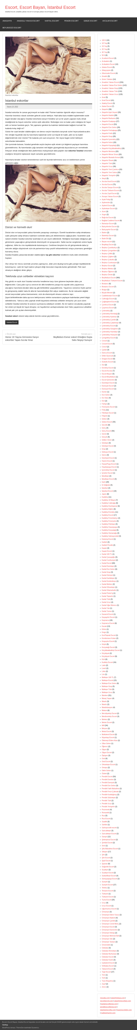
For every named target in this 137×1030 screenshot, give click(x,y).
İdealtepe (105, 476)
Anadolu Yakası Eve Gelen (112, 85)
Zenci (104, 987)
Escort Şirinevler (108, 380)
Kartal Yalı (106, 608)
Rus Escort (106, 819)
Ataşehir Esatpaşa (109, 121)
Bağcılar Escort (107, 217)
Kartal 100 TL (107, 554)
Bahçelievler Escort (109, 226)
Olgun (104, 749)
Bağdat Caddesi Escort (110, 220)
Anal (103, 97)
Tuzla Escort (106, 900)
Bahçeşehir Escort (109, 229)
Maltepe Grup (107, 686)
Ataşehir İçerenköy (109, 139)
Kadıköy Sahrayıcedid (110, 536)
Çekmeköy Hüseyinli (110, 335)
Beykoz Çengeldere (109, 250)
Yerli (103, 978)
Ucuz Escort (106, 906)
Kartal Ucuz (106, 602)
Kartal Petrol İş (107, 593)
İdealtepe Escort (108, 479)
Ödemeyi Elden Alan (109, 740)
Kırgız (104, 632)
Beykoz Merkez (107, 269)
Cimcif (104, 347)
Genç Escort (106, 431)
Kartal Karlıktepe (108, 578)
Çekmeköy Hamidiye (110, 332)
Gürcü (104, 455)
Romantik (105, 813)
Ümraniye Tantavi (108, 942)
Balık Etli (105, 238)
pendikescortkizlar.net (108, 1007)
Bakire (104, 232)
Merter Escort (107, 722)
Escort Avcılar (107, 371)
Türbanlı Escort (107, 897)
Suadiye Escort (107, 873)
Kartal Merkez (107, 584)
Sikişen (104, 852)
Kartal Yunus (107, 611)
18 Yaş (104, 43)
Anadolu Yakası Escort (28, 21)
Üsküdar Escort (107, 957)
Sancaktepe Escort (109, 834)
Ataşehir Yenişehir (109, 175)
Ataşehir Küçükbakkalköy (111, 148)
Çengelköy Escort (108, 338)
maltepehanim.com (108, 1013)
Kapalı (104, 548)
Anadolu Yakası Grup (110, 88)
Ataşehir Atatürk (108, 115)
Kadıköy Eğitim (107, 509)
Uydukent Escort (108, 963)
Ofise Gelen (106, 743)
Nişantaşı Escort (108, 737)
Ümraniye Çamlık (108, 921)
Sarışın (104, 837)
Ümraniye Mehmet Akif (110, 936)
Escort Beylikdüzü (108, 377)
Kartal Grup (106, 572)
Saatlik (104, 822)
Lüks (103, 671)
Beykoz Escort (107, 266)
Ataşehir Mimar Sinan (110, 154)
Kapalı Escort (107, 551)
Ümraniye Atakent (108, 918)
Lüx (103, 674)
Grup (104, 449)
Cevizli (104, 341)
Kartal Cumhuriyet (108, 560)
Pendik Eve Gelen (109, 785)
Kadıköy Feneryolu (109, 521)
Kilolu (104, 629)
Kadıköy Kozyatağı (109, 530)
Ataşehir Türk (107, 163)
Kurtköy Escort (107, 662)
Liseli (104, 668)
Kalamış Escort (107, 539)
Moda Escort (106, 731)
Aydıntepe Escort (108, 208)
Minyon (104, 728)
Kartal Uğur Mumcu (109, 605)
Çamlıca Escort (107, 305)
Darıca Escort (107, 353)
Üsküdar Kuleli (107, 960)
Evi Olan (105, 398)
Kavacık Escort (107, 614)
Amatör (104, 76)
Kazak (104, 626)
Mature (104, 710)
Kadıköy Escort (107, 515)
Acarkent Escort (108, 58)
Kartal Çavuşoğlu (108, 557)
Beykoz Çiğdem (108, 257)
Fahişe (104, 404)
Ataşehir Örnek (107, 160)
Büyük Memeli (107, 293)
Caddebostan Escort (109, 296)
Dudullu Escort (107, 362)
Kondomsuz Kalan (109, 638)
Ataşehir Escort (107, 124)
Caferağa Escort (108, 299)
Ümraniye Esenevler (109, 930)
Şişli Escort (106, 861)
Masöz (104, 704)
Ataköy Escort (107, 103)
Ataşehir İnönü (107, 142)
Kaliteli (104, 542)
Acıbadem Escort (108, 64)
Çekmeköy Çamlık (109, 320)
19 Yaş (104, 46)
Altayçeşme (106, 70)
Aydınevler (106, 202)
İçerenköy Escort (108, 470)
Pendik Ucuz (107, 803)
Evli (103, 401)
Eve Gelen (106, 395)
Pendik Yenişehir (108, 806)
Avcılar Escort (110, 21)
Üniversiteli (106, 945)
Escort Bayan (107, 374)
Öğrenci (105, 746)
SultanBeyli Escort (109, 876)
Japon (104, 494)
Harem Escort (107, 461)
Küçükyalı (105, 653)
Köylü (104, 644)
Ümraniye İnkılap (108, 933)
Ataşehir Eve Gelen (109, 127)
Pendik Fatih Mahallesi (110, 788)
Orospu (104, 767)
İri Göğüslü (106, 485)
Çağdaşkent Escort (109, 302)
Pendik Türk (106, 800)
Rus (103, 816)
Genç (104, 428)
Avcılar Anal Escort (109, 181)
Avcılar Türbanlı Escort (110, 190)
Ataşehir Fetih (107, 133)
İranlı (104, 482)
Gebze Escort (90, 21)
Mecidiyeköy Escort (109, 713)
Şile (103, 855)
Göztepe (105, 443)
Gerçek (104, 437)
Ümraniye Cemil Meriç (110, 924)
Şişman (105, 864)
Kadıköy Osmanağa (109, 533)
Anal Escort (106, 100)
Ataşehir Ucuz (107, 166)
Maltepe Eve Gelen (109, 683)
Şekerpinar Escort (108, 840)
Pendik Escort (71, 21)
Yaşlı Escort (106, 972)
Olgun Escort (107, 752)
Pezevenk (105, 809)
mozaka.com (105, 998)
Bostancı (105, 284)
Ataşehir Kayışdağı (109, 145)
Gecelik (105, 425)
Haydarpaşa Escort (109, 467)
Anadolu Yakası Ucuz (110, 94)
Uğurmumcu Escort (109, 909)
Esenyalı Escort (108, 386)
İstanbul (105, 488)
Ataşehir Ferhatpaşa (109, 130)
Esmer (104, 392)
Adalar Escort (107, 67)
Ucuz (104, 903)
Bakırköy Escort (108, 235)
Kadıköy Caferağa (108, 503)
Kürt (103, 659)
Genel (104, 434)
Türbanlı (105, 894)
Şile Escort (106, 858)
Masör (104, 701)
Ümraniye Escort (108, 927)
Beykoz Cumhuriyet (109, 263)
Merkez (104, 719)
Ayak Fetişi (106, 199)
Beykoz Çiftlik (107, 253)
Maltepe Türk (107, 689)
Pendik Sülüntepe (108, 797)
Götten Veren (107, 440)
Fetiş (104, 410)
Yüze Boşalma (107, 981)
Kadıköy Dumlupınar (109, 506)
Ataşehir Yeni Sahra (109, 172)
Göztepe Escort (107, 446)
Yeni (103, 975)
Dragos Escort (107, 359)
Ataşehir (105, 109)
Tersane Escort (107, 891)
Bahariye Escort (108, 223)
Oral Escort (106, 761)
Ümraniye (105, 912)
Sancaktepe (106, 831)
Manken (105, 695)
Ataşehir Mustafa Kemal (111, 157)
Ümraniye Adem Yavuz (110, 915)
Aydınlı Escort (107, 205)
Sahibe (104, 825)
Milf (103, 725)
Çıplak (104, 350)
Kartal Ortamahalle (109, 590)
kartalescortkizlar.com (109, 1004)
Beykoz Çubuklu (108, 260)
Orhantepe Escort (108, 764)
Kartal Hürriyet (107, 575)
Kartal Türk (106, 599)
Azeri (104, 211)
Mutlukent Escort (108, 734)
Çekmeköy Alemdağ (109, 314)
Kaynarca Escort (108, 623)
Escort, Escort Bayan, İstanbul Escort (40, 7)
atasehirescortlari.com (122, 1001)
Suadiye (105, 870)
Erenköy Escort (107, 368)
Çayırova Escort (108, 308)
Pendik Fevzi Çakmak (110, 791)
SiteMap (5, 1025)
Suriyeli (105, 882)
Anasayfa (7, 21)
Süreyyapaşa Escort (109, 879)
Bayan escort (107, 241)
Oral (103, 758)
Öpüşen (105, 755)
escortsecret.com (106, 1001)
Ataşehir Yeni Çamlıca (110, 169)
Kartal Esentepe (108, 566)
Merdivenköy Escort (109, 716)
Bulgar (104, 290)
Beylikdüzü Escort (12, 28)
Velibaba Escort (108, 966)
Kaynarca (105, 620)
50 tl (103, 55)
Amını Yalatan (107, 79)
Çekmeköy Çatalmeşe (110, 323)
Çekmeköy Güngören (110, 329)
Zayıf (104, 984)
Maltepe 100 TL (108, 677)
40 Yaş (104, 52)
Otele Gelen (106, 770)
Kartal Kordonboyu (109, 581)
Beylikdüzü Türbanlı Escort (112, 281)
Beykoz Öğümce (108, 272)
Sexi (103, 846)
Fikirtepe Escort (108, 413)
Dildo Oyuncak (107, 356)
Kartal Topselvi (107, 596)
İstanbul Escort (12, 322)
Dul (103, 365)
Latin (104, 665)
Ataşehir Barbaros (108, 118)
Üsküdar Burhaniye (109, 954)
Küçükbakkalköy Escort (111, 650)
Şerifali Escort (107, 843)
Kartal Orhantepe (108, 587)
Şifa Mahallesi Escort (110, 849)
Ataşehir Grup (107, 136)
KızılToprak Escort (108, 635)
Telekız (104, 888)
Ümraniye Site (107, 939)
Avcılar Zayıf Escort (109, 193)
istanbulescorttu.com (108, 1010)
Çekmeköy (106, 311)
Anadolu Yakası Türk (110, 91)
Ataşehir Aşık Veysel (109, 112)
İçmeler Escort (107, 473)
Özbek (104, 773)
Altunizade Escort (108, 73)
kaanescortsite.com (124, 1010)
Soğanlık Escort (108, 867)
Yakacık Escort (107, 969)
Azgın (104, 214)
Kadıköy (105, 497)
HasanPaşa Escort (109, 464)
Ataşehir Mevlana (108, 151)
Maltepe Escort (107, 680)
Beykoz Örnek (107, 275)
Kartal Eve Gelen (108, 569)
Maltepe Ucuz (107, 692)
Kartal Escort (52, 21)
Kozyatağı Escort (108, 647)
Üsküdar (105, 948)
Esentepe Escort (108, 383)
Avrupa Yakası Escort (110, 196)
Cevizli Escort (107, 344)
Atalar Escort (107, 106)
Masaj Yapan (107, 698)
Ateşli (104, 178)
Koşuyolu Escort (108, 641)
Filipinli (104, 416)
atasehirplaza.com (118, 998)
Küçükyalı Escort (108, 656)
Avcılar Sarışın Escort (110, 187)
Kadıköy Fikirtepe (108, 524)
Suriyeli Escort (107, 885)
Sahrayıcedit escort (109, 828)
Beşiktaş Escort (108, 244)
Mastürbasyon (107, 707)
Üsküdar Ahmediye (109, 951)
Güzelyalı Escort (108, 458)
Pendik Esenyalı (108, 782)
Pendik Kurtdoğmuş (109, 794)
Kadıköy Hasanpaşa (109, 527)
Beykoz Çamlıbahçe (109, 247)
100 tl (104, 40)
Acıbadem (105, 61)
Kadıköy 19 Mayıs (108, 500)
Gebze (104, 419)
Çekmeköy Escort (108, 326)
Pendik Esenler (107, 779)
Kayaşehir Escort (108, 617)
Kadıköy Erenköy (108, 512)
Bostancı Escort (108, 287)
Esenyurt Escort (108, 389)
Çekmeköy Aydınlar (109, 317)
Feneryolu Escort (108, 407)
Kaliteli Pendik (107, 545)
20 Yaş (104, 49)
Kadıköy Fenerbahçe (110, 518)
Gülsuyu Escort (107, 452)
